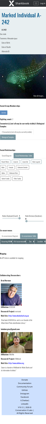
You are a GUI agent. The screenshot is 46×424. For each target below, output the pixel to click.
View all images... (38, 95)
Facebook (25, 397)
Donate (25, 380)
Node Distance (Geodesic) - (34, 217)
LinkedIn (24, 404)
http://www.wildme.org (16, 363)
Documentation (24, 383)
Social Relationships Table (23, 155)
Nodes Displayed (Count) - (11, 216)
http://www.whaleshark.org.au (18, 315)
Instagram (24, 393)
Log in (42, 3)
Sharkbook (22, 3)
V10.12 (21, 407)
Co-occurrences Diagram (10, 236)
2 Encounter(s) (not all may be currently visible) (17, 132)
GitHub (25, 390)
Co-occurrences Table (29, 236)
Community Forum (25, 386)
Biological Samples (8, 137)
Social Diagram (7, 155)
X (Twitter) (24, 400)
